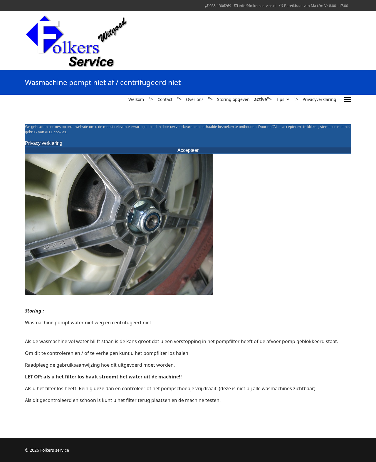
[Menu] (347, 99)
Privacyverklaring (319, 99)
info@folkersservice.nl (257, 5)
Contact (164, 99)
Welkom (136, 99)
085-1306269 (220, 5)
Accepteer (188, 150)
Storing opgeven (233, 99)
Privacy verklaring (43, 143)
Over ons (195, 99)
